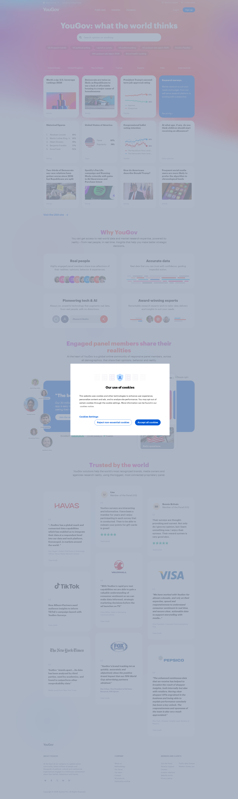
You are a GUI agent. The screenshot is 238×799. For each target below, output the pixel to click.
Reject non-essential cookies (113, 422)
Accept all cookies (148, 422)
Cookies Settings (88, 417)
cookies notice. (87, 406)
